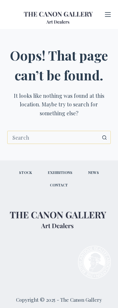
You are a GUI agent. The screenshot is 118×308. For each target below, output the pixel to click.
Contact (59, 185)
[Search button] (104, 137)
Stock (25, 172)
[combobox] (53, 137)
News (93, 172)
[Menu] (108, 14)
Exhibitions (60, 172)
